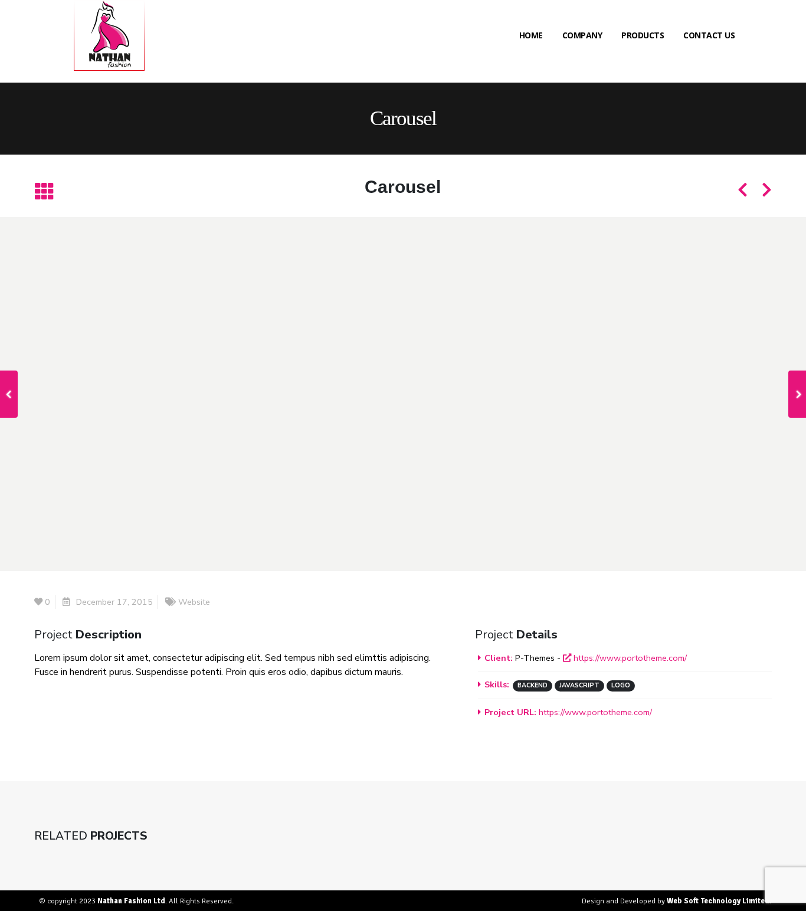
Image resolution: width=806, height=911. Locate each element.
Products (642, 35)
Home (531, 35)
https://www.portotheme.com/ (629, 658)
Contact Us (709, 35)
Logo (620, 685)
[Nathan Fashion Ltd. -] (109, 35)
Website (194, 602)
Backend (532, 685)
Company (582, 35)
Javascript (579, 685)
